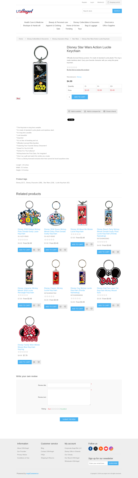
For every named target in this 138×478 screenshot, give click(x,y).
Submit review (69, 419)
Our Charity (69, 455)
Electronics (109, 22)
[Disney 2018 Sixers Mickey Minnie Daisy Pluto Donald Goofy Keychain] (55, 213)
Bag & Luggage (91, 26)
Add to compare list (93, 111)
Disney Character (32, 182)
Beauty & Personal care (58, 22)
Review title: (42, 385)
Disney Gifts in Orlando (72, 451)
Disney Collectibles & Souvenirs (86, 22)
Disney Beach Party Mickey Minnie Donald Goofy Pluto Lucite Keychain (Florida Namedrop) (108, 232)
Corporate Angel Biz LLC (73, 448)
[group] (82, 213)
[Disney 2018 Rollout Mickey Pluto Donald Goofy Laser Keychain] (29, 213)
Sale (58, 29)
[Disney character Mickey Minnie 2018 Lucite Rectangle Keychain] (29, 272)
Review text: (42, 397)
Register (84, 2)
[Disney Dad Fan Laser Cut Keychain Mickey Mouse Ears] (108, 272)
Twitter (96, 449)
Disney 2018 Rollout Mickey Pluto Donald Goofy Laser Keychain (29, 231)
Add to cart (79, 97)
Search (117, 11)
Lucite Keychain (61, 182)
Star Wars (46, 182)
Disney (79, 77)
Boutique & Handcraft (31, 26)
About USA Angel (23, 448)
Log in (92, 2)
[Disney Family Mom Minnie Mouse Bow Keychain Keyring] (29, 329)
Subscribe (113, 463)
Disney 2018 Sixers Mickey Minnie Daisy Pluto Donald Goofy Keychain (55, 231)
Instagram (111, 449)
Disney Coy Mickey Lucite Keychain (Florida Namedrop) (81, 290)
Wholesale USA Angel (72, 461)
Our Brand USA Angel (72, 458)
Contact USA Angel (47, 451)
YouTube (106, 449)
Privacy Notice (22, 455)
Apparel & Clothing (53, 26)
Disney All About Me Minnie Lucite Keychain (82, 230)
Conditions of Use (23, 458)
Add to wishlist (76, 111)
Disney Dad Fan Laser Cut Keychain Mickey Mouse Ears (107, 290)
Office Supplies (109, 26)
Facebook (90, 449)
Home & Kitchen (72, 26)
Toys (80, 29)
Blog (42, 448)
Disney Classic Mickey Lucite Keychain (53, 289)
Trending (69, 29)
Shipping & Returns (47, 458)
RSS (101, 449)
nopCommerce (32, 473)
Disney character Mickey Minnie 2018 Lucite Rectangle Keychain (28, 290)
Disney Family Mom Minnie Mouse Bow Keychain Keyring (29, 347)
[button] (81, 224)
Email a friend (111, 111)
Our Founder (21, 451)
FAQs (43, 455)
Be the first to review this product (78, 70)
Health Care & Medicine (33, 22)
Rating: (44, 409)
